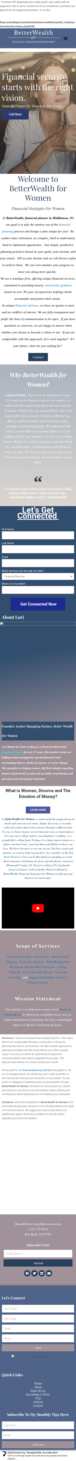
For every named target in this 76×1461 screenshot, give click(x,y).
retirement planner (12, 752)
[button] (65, 38)
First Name (8, 529)
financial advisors (26, 305)
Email (5, 557)
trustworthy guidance (58, 285)
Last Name (8, 543)
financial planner (18, 869)
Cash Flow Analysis (32, 962)
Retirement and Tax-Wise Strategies (32, 967)
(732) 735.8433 (38, 1229)
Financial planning (19, 956)
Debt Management (58, 962)
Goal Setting (41, 956)
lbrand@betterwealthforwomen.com (38, 1224)
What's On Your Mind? (14, 583)
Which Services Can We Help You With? (23, 571)
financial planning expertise (37, 1070)
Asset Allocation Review (37, 972)
